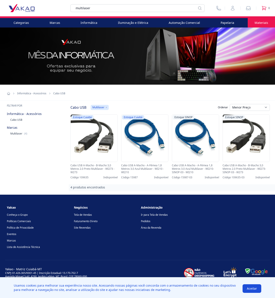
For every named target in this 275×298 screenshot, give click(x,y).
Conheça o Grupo (17, 215)
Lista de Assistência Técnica (23, 247)
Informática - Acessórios (31, 93)
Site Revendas (82, 227)
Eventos (11, 234)
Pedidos (145, 221)
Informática (89, 23)
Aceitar (252, 288)
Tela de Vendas (83, 215)
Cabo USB (16, 120)
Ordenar (223, 107)
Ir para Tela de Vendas (154, 215)
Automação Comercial (184, 23)
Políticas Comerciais (19, 221)
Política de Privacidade (20, 227)
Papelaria (227, 23)
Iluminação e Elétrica (133, 23)
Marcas (55, 23)
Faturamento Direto (86, 221)
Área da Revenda (151, 227)
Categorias (21, 23)
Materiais (261, 23)
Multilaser (18, 133)
